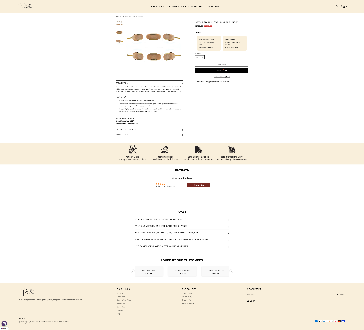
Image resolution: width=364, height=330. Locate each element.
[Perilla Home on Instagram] (254, 301)
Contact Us (121, 307)
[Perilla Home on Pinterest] (251, 301)
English (21, 318)
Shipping (209, 82)
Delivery (120, 310)
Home (117, 17)
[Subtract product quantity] (202, 57)
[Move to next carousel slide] (246, 199)
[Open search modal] (337, 6)
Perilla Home (33, 321)
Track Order (121, 297)
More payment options (222, 77)
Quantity (198, 53)
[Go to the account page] (341, 6)
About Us (120, 293)
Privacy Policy (187, 293)
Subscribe (341, 294)
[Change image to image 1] (119, 23)
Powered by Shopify (24, 323)
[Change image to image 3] (119, 41)
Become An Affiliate (124, 300)
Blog (118, 314)
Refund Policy (187, 297)
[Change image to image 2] (119, 32)
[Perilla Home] (25, 6)
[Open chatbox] (4, 323)
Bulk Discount (122, 303)
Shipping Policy (187, 300)
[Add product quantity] (197, 57)
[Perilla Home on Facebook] (248, 301)
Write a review (199, 185)
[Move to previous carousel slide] (242, 199)
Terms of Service (188, 303)
